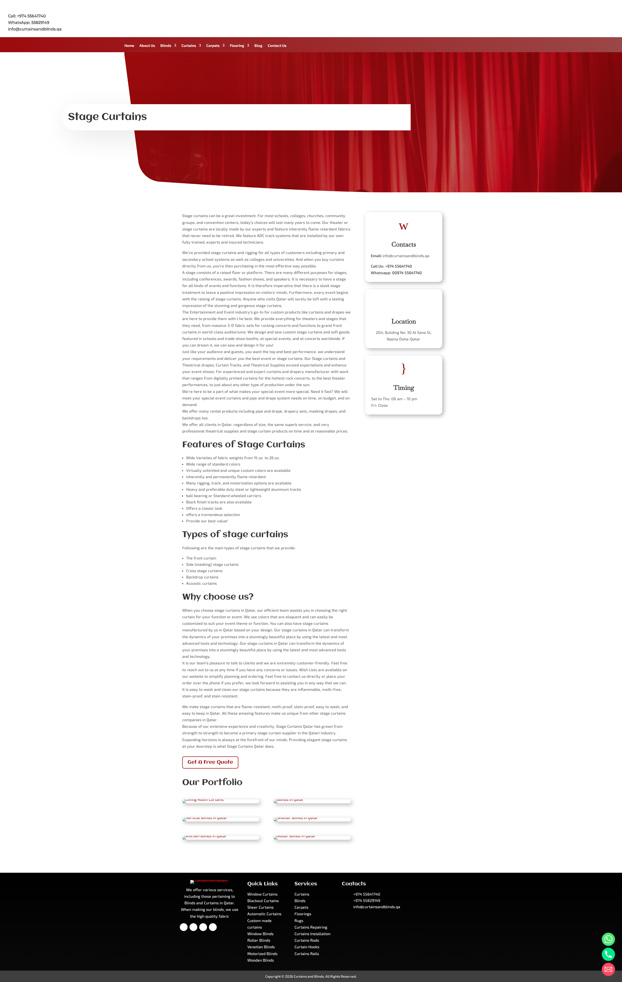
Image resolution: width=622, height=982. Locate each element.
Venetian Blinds (261, 946)
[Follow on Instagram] (610, 18)
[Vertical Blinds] (204, 817)
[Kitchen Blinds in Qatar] (204, 835)
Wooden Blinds (260, 960)
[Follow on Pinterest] (203, 927)
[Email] (608, 969)
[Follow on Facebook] (581, 18)
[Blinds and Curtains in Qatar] (203, 799)
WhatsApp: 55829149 (28, 22)
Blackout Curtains (263, 900)
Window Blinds (260, 933)
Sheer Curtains (260, 907)
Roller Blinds (258, 940)
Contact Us (277, 46)
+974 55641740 (398, 266)
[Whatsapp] (608, 939)
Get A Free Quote (210, 762)
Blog (258, 46)
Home (129, 46)
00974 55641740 (407, 272)
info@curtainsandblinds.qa (35, 29)
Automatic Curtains (264, 913)
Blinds (165, 46)
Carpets (213, 46)
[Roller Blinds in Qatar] (295, 835)
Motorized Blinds (262, 953)
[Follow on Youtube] (600, 18)
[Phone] (608, 954)
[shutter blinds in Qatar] (296, 817)
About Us (147, 46)
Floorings (302, 913)
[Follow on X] (591, 18)
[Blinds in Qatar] (289, 799)
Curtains (188, 46)
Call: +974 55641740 (27, 16)
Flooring (237, 46)
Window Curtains (262, 894)
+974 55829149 (366, 900)
